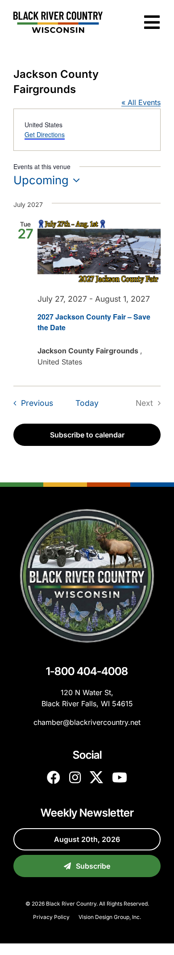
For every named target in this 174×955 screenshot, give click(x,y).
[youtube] (119, 777)
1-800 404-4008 (87, 671)
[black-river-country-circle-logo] (87, 512)
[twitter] (96, 777)
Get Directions (45, 134)
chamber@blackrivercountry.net (87, 722)
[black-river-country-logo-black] (58, 15)
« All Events (141, 102)
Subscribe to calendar (87, 434)
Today (87, 403)
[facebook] (53, 777)
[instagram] (75, 777)
